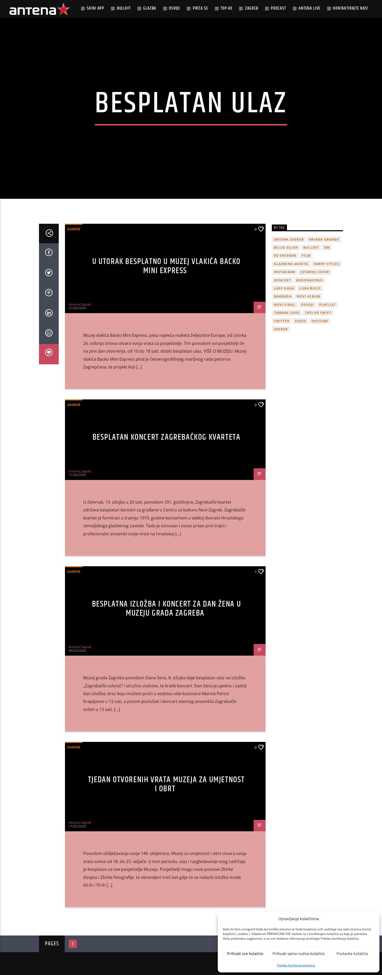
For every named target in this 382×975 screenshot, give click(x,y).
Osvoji (174, 8)
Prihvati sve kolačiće (245, 953)
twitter (281, 321)
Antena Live (309, 8)
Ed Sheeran (285, 255)
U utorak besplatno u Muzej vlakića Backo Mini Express (166, 266)
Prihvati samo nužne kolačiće (299, 953)
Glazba (149, 8)
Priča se (200, 8)
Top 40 (226, 8)
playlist (327, 304)
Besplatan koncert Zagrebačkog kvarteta (167, 437)
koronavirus (309, 280)
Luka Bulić (310, 288)
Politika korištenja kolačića (296, 965)
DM (327, 247)
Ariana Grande (324, 239)
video (300, 321)
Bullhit (124, 8)
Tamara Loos (287, 313)
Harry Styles (326, 264)
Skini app (95, 8)
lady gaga (284, 288)
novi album (308, 296)
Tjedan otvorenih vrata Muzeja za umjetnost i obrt (166, 784)
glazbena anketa (291, 264)
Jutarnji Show (314, 272)
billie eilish (286, 247)
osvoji (307, 304)
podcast (278, 8)
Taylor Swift (318, 313)
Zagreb (251, 8)
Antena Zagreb (80, 304)
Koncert (282, 280)
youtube (319, 321)
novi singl (285, 304)
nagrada (283, 296)
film (306, 255)
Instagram (284, 272)
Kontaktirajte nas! (350, 8)
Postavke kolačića (352, 953)
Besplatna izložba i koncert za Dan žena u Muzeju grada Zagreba (166, 609)
